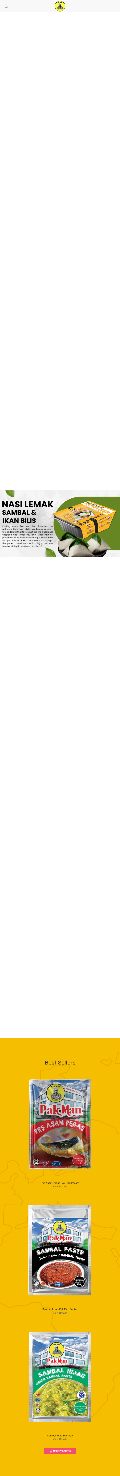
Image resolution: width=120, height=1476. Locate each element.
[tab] (53, 551)
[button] (113, 6)
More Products (62, 1451)
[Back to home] (60, 6)
